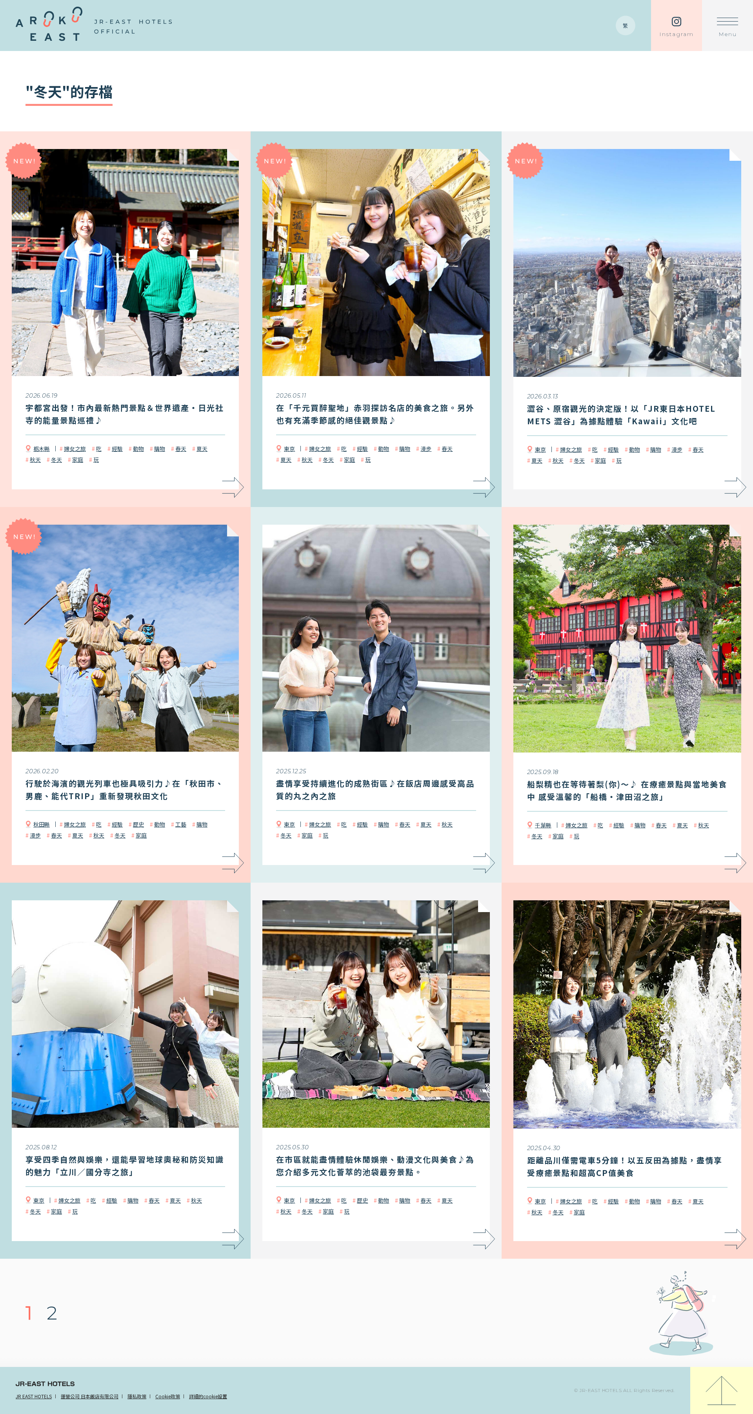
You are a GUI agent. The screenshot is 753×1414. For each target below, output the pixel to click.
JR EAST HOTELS (34, 1396)
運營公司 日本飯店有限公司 (89, 1396)
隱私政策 (136, 1396)
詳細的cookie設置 (208, 1396)
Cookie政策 (167, 1396)
